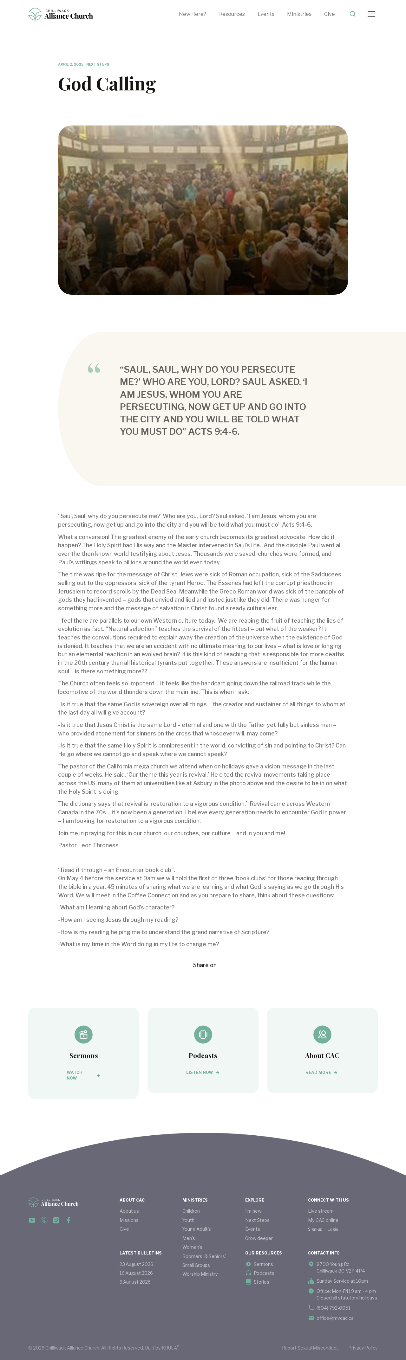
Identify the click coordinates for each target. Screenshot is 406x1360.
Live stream (321, 1211)
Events (266, 14)
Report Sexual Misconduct (310, 1347)
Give (329, 14)
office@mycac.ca (335, 1318)
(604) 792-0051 (333, 1308)
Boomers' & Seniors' (204, 1256)
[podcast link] (44, 1220)
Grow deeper (259, 1238)
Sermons (263, 1264)
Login (333, 1229)
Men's (188, 1238)
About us (129, 1211)
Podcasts (264, 1273)
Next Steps (257, 1220)
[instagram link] (56, 1220)
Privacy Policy (363, 1347)
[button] (238, 14)
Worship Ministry (200, 1274)
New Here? (192, 14)
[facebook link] (32, 1220)
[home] (60, 14)
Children (191, 1211)
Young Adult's (196, 1229)
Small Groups (196, 1265)
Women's (192, 1247)
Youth (188, 1220)
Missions (129, 1220)
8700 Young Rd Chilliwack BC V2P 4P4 (341, 1267)
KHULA (170, 1347)
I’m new (253, 1211)
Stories (261, 1282)
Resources (232, 14)
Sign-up (315, 1229)
